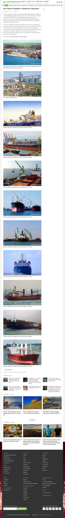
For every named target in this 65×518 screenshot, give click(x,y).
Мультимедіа (7, 488)
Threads (25, 499)
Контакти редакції (46, 485)
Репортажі (40, 5)
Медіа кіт (25, 479)
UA (57, 2)
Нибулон (13, 20)
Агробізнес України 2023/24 (10, 455)
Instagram (25, 493)
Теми (5, 465)
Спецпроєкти (24, 5)
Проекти (6, 453)
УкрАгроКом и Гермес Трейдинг (20, 36)
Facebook (25, 488)
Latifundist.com (47, 477)
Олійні (24, 460)
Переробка (25, 470)
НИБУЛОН (24, 372)
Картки (58, 5)
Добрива (25, 472)
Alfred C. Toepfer (24, 19)
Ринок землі (6, 473)
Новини (12, 409)
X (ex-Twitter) (26, 497)
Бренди (5, 485)
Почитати (45, 453)
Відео (15, 5)
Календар (6, 479)
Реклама (25, 477)
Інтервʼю (44, 455)
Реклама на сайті (27, 481)
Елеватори (25, 464)
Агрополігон (6, 457)
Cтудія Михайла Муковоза (45, 514)
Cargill (18, 19)
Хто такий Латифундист (47, 481)
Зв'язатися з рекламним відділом (30, 483)
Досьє (5, 481)
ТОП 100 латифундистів (9, 460)
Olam (9, 20)
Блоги (18, 5)
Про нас (44, 479)
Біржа (44, 490)
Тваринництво (7, 469)
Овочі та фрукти (26, 468)
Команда (44, 487)
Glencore (33, 19)
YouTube (25, 490)
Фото (6, 5)
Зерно (24, 458)
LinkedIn (25, 495)
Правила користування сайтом (49, 483)
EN (59, 2)
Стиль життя (53, 5)
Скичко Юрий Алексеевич (10, 15)
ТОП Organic (6, 462)
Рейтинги (44, 460)
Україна (25, 455)
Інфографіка (30, 5)
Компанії (6, 483)
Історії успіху (46, 5)
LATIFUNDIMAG (46, 492)
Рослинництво (7, 467)
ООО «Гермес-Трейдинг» (30, 14)
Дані (5, 477)
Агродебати (45, 466)
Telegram (25, 492)
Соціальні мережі (28, 486)
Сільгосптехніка (26, 462)
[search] (61, 2)
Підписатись (21, 508)
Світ (24, 457)
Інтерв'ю (10, 5)
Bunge (29, 19)
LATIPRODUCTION (46, 495)
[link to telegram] (44, 508)
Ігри (35, 5)
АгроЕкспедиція (7, 458)
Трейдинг (6, 471)
